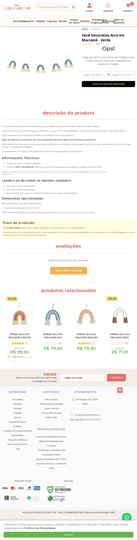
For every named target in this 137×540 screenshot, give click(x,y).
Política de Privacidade (51, 404)
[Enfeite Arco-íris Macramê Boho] (120, 327)
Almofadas (17, 399)
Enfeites (96, 29)
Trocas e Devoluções (51, 412)
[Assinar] (116, 377)
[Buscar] (74, 7)
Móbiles (17, 408)
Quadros (17, 404)
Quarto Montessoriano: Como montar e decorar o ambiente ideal (51, 463)
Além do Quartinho (17, 444)
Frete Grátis (51, 417)
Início (85, 29)
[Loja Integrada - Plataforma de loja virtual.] (68, 517)
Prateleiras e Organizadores (17, 430)
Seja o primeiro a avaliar (69, 270)
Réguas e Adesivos (17, 439)
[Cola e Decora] (16, 7)
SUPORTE (108, 10)
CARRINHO (128, 7)
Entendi (68, 534)
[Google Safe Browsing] (56, 498)
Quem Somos (51, 408)
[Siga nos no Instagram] (119, 390)
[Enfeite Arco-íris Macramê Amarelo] (86, 326)
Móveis (17, 417)
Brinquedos (17, 435)
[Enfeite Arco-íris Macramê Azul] (53, 326)
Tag (17, 448)
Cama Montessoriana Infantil (51, 436)
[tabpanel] (18, 328)
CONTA (89, 10)
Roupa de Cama (17, 421)
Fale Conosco (51, 399)
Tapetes (17, 412)
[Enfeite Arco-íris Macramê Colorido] (19, 329)
